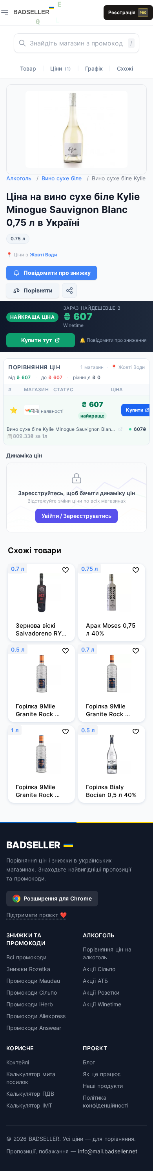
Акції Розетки (101, 992)
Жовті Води (43, 255)
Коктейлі (17, 1062)
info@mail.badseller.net (107, 1151)
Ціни (60, 68)
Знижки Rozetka (28, 969)
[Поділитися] (69, 290)
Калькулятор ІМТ (29, 1105)
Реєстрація (127, 12)
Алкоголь (22, 178)
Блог (89, 1062)
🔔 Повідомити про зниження (113, 340)
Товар (28, 68)
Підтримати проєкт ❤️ (36, 914)
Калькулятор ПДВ (30, 1093)
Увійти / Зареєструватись (76, 515)
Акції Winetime (102, 1004)
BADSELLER (33, 845)
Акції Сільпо (99, 969)
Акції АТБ (95, 980)
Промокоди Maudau (33, 980)
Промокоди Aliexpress (36, 1016)
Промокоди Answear (33, 1027)
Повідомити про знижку (57, 272)
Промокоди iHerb (29, 1004)
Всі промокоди (26, 957)
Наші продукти (103, 1085)
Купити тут (36, 340)
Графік (94, 68)
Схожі (125, 68)
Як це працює (102, 1074)
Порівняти (38, 290)
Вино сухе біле (65, 178)
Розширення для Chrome (58, 898)
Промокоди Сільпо (31, 992)
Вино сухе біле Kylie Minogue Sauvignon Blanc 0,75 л (62, 429)
